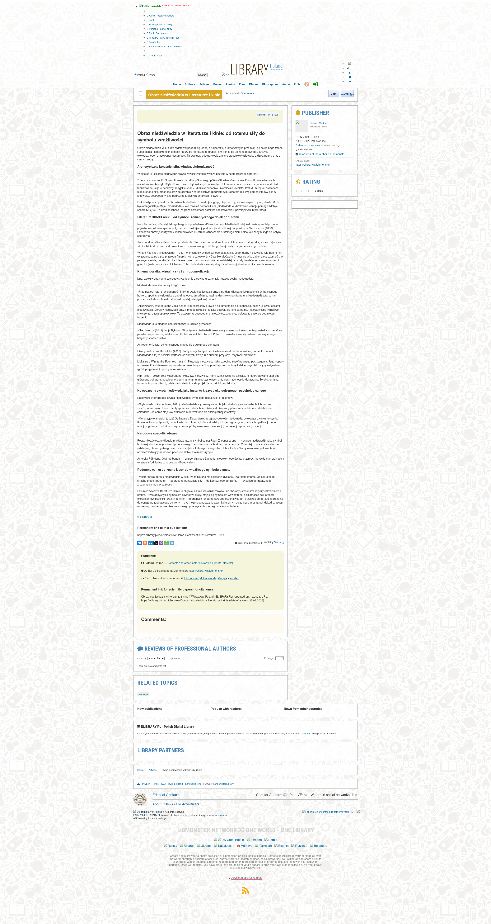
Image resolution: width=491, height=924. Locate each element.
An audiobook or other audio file (165, 46)
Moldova (246, 845)
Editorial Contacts (166, 794)
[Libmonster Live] (349, 81)
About (156, 803)
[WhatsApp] (166, 543)
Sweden (256, 839)
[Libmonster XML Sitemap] (245, 892)
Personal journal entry (160, 28)
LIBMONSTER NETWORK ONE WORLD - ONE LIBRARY (245, 830)
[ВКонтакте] (139, 543)
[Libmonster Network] (328, 811)
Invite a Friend (175, 783)
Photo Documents (158, 33)
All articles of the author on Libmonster (322, 154)
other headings (332, 145)
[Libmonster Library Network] (358, 811)
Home (140, 769)
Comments (247, 93)
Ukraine (206, 845)
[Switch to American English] (349, 63)
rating (316, 136)
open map (220, 815)
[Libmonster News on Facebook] (349, 72)
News (168, 803)
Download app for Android (246, 877)
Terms (155, 783)
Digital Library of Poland (149, 811)
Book (151, 19)
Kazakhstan (226, 845)
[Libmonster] (140, 804)
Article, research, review (161, 15)
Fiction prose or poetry (160, 24)
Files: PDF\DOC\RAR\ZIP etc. (163, 37)
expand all (174, 658)
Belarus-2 (320, 845)
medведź (143, 694)
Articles (153, 769)
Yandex (234, 578)
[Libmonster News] (348, 68)
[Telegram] (172, 543)
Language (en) (193, 783)
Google (222, 578)
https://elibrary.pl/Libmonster (206, 570)
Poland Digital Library (222, 783)
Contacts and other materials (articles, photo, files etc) (200, 563)
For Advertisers (187, 803)
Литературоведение (309, 145)
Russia (172, 845)
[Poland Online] (302, 131)
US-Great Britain (233, 839)
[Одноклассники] (145, 543)
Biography (154, 42)
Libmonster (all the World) (200, 578)
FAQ (163, 783)
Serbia (272, 839)
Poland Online (318, 123)
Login (350, 94)
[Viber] (161, 543)
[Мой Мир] (150, 543)
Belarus (189, 845)
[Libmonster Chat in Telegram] (285, 794)
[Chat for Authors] (350, 76)
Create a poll (155, 55)
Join (342, 94)
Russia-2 (301, 845)
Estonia (283, 845)
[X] (155, 543)
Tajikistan (265, 845)
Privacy (146, 783)
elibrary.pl (146, 517)
